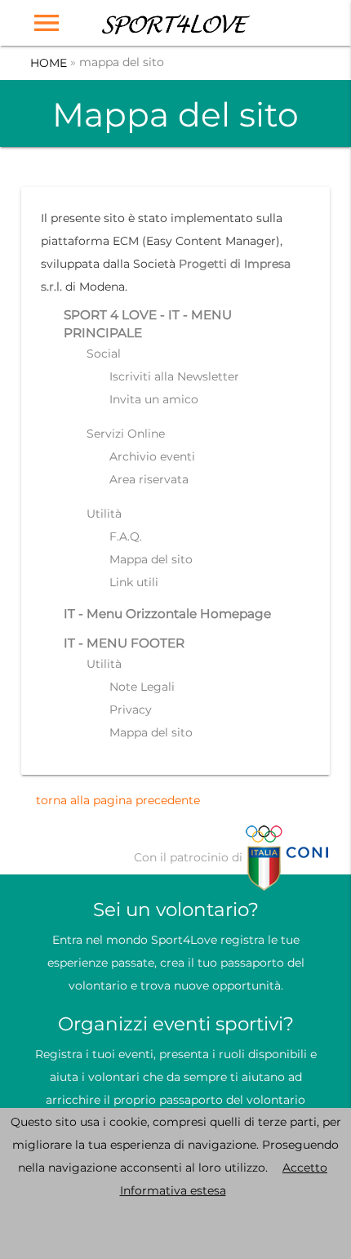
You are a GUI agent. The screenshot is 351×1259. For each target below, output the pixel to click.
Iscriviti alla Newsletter (174, 376)
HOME (48, 63)
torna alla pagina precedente (118, 800)
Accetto (304, 1167)
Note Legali (142, 686)
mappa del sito (121, 62)
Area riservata (149, 479)
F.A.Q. (125, 536)
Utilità (104, 513)
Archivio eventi (152, 456)
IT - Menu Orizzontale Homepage (167, 613)
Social (104, 353)
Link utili (133, 582)
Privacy (130, 709)
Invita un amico (153, 399)
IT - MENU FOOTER (124, 643)
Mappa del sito (151, 559)
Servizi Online (126, 433)
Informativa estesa (173, 1190)
